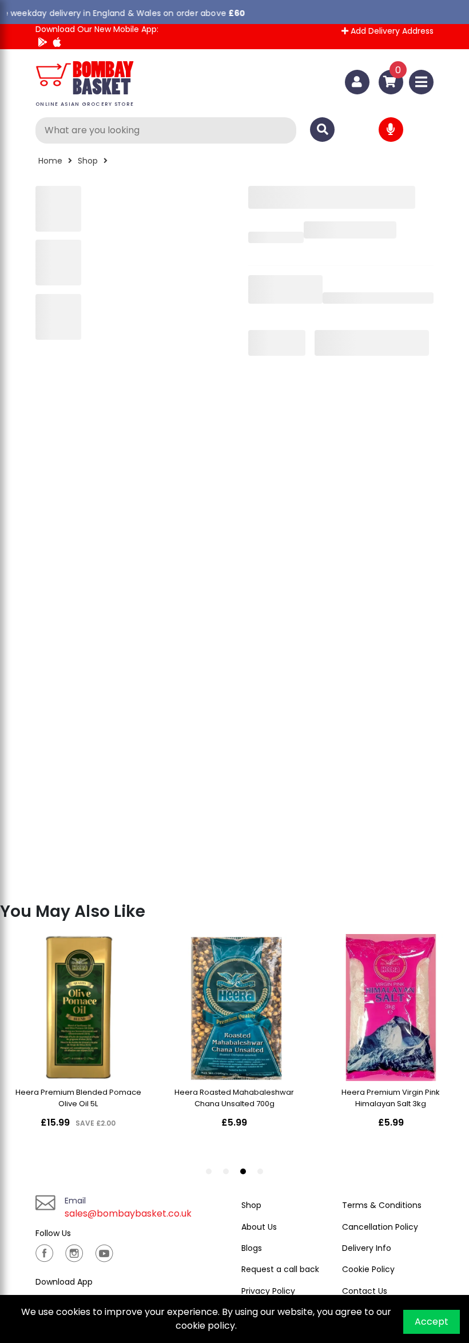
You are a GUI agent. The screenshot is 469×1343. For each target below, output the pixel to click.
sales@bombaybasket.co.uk (128, 1213)
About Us (259, 1227)
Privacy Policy (268, 1291)
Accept (431, 1321)
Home (50, 160)
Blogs (251, 1248)
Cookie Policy (368, 1269)
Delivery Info (366, 1248)
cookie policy (205, 1325)
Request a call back (280, 1269)
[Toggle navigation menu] (421, 82)
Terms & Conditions (382, 1205)
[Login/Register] (357, 82)
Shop (88, 160)
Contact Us (364, 1291)
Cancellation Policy (380, 1227)
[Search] (322, 129)
